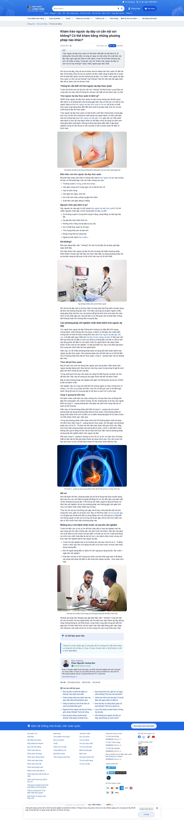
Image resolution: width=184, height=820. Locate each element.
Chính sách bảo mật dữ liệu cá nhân (38, 775)
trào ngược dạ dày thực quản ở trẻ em (90, 104)
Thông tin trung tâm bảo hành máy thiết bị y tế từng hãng (37, 786)
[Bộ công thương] (111, 768)
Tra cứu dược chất (86, 743)
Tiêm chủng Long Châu (61, 757)
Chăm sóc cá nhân (59, 747)
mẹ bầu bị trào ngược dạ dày (98, 337)
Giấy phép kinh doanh (35, 743)
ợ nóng (78, 184)
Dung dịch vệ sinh (118, 13)
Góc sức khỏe (42, 24)
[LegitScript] (116, 778)
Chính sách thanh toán (35, 767)
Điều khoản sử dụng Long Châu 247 (36, 797)
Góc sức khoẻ (84, 736)
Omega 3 (53, 13)
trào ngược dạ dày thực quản (102, 208)
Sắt (64, 13)
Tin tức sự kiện (84, 764)
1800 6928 (153, 2)
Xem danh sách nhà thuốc (144, 726)
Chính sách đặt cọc (34, 750)
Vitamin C (129, 13)
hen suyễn (83, 237)
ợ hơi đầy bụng (71, 388)
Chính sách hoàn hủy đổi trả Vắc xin (37, 781)
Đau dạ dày (96, 682)
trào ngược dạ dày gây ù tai (91, 118)
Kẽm (59, 13)
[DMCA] (116, 773)
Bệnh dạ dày (86, 682)
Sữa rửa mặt (96, 13)
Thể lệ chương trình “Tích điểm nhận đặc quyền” (36, 792)
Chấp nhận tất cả (146, 809)
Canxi (46, 13)
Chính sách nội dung (34, 753)
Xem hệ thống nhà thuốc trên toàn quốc (55, 725)
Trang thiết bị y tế (59, 750)
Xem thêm (73, 651)
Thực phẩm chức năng (61, 736)
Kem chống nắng (72, 13)
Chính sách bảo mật (34, 764)
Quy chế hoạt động (34, 747)
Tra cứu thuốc (84, 740)
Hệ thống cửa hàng (34, 740)
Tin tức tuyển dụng (86, 760)
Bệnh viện (82, 753)
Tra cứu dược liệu (85, 747)
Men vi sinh (106, 13)
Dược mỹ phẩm (58, 740)
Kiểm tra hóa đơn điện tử (36, 770)
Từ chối (146, 814)
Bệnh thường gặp (85, 750)
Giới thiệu (30, 736)
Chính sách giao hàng (35, 760)
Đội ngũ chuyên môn (86, 757)
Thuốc (55, 743)
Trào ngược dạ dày (74, 682)
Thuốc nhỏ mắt (85, 13)
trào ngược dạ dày (106, 178)
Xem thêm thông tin (68, 677)
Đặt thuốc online (59, 753)
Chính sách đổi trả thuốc (35, 757)
